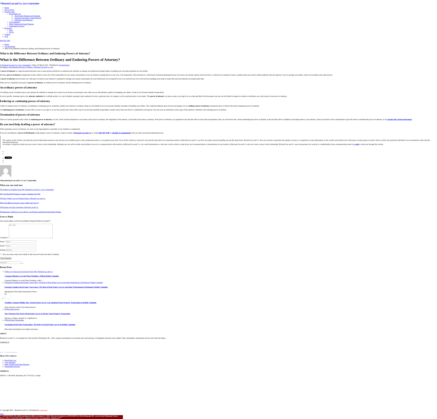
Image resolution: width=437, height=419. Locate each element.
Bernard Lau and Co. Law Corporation (16, 65)
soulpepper (44, 410)
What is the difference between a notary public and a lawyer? (19, 203)
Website (3, 250)
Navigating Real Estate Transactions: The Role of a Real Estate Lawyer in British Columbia (40, 325)
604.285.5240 (17, 418)
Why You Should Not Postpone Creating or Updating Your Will (20, 194)
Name (3, 242)
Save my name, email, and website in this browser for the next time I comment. (31, 254)
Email (3, 246)
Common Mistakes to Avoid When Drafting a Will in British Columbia (32, 276)
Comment (4, 238)
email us (28, 418)
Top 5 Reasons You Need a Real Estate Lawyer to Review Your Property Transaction (37, 314)
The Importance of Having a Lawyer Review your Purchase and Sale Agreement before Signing (30, 212)
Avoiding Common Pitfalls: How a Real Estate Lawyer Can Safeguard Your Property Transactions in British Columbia (50, 303)
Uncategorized (64, 65)
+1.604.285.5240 (6, 347)
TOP (2, 414)
